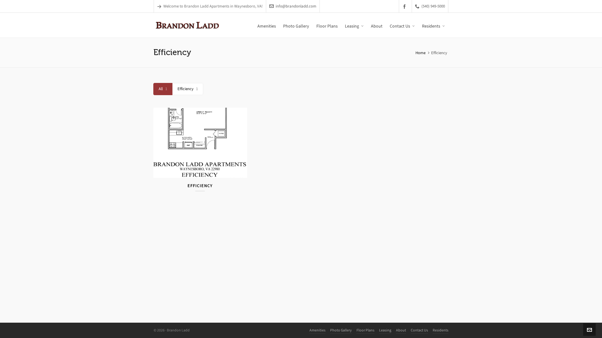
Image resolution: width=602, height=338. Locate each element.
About (401, 330)
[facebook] (405, 6)
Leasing (385, 330)
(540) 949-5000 (433, 6)
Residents (440, 330)
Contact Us (419, 330)
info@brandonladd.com (296, 6)
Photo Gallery (341, 330)
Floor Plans (365, 330)
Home (420, 52)
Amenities (317, 330)
